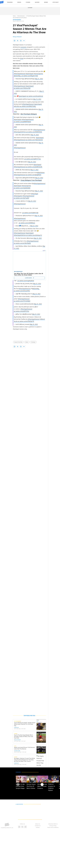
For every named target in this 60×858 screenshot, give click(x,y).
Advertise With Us (53, 766)
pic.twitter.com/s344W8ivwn (27, 223)
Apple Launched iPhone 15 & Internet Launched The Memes (24, 690)
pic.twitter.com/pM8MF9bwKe (22, 122)
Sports (15, 699)
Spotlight (56, 2)
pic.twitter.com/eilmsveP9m (22, 304)
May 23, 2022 (37, 296)
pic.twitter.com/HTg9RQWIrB (25, 293)
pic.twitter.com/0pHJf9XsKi (33, 175)
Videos (19, 2)
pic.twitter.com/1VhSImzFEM (22, 88)
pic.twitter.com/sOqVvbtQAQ (22, 188)
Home (14, 16)
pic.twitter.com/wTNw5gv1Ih (26, 334)
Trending (10, 2)
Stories (28, 2)
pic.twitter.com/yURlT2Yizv (21, 324)
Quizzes (37, 2)
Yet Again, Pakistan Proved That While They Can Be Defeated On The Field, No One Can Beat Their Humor (24, 702)
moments (23, 47)
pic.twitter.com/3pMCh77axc (32, 159)
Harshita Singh (17, 693)
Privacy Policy (52, 768)
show (21, 58)
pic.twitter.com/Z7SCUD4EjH (22, 314)
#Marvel (42, 332)
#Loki (15, 334)
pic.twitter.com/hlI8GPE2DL (34, 132)
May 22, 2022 (39, 178)
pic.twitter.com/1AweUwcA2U (34, 140)
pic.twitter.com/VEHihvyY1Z (34, 235)
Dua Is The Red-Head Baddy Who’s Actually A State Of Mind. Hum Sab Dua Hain (23, 679)
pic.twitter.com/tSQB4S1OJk (30, 213)
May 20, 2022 (32, 162)
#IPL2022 (17, 106)
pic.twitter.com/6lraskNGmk (35, 96)
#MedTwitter (41, 172)
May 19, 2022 (37, 99)
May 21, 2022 (39, 79)
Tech (15, 688)
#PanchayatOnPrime (20, 132)
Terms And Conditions (53, 770)
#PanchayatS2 (18, 196)
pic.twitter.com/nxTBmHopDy (22, 243)
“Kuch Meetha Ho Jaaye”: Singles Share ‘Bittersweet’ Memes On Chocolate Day (24, 666)
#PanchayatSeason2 (20, 73)
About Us (37, 766)
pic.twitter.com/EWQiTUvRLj (28, 106)
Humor (15, 676)
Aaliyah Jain (16, 670)
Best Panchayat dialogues (29, 114)
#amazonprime (38, 73)
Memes (46, 2)
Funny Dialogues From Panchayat (31, 180)
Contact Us (37, 768)
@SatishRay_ (17, 76)
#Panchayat (34, 194)
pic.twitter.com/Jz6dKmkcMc (34, 167)
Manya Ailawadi (17, 36)
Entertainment (21, 16)
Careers (38, 770)
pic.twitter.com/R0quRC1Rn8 (29, 76)
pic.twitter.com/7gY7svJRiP (21, 198)
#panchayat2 (30, 73)
